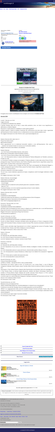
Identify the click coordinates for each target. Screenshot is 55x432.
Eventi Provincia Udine (27, 348)
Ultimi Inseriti (5, 416)
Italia (7, 9)
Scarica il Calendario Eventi (25, 33)
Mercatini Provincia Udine (27, 352)
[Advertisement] (27, 20)
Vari (4, 9)
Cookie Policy (9, 411)
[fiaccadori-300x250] (27, 84)
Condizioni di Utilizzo (17, 411)
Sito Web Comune (23, 31)
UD (18, 9)
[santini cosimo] (27, 324)
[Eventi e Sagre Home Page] (1, 2)
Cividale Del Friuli (23, 9)
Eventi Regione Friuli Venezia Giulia (27, 350)
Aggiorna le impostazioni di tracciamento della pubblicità (10, 414)
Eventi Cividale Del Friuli (27, 346)
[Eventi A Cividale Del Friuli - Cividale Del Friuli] (27, 111)
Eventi (1, 9)
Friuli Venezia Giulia (12, 9)
